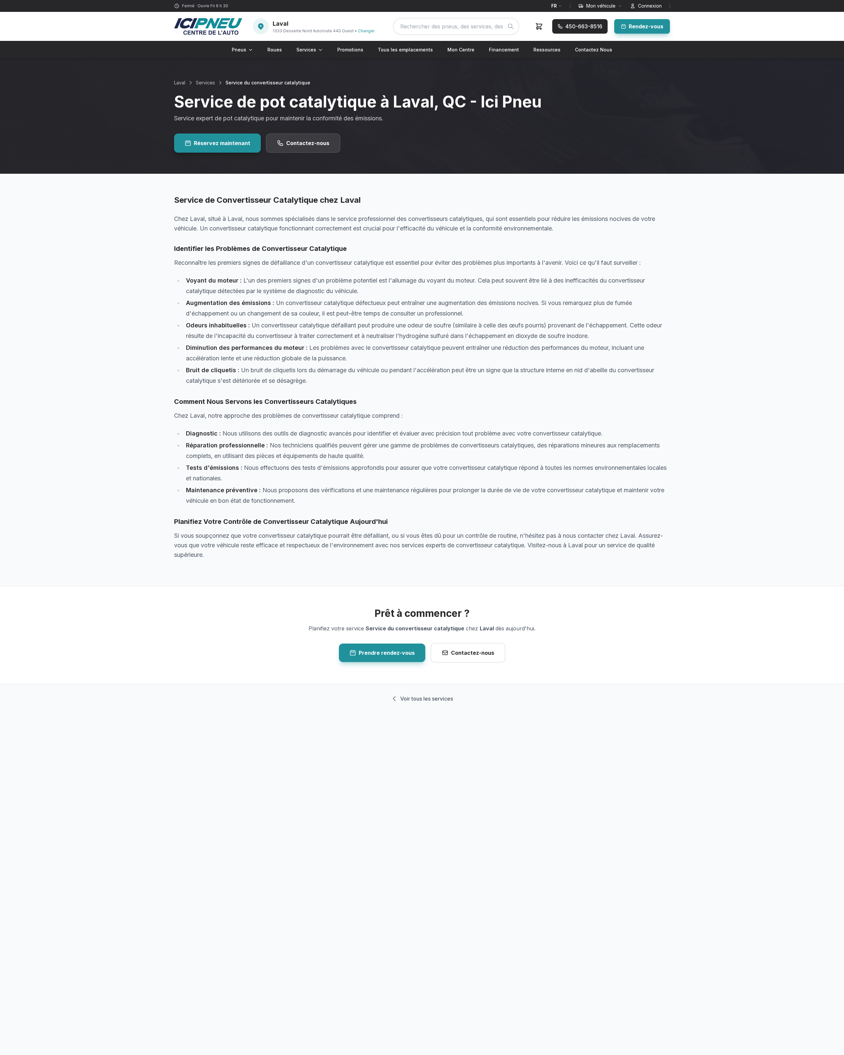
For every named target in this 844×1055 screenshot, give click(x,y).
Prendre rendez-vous (387, 652)
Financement (504, 49)
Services (306, 49)
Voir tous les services (426, 698)
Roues (274, 49)
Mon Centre (460, 49)
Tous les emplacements (405, 49)
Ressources (546, 49)
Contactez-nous (307, 143)
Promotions (350, 49)
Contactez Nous (593, 49)
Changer (366, 30)
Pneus (239, 49)
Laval (179, 82)
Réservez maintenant (222, 143)
